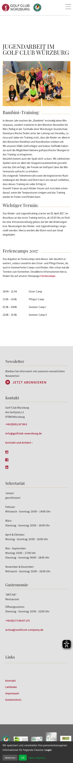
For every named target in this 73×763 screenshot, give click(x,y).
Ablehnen (10, 757)
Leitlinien (11, 687)
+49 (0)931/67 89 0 (16, 424)
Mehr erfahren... (38, 757)
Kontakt (10, 680)
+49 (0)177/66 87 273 (17, 620)
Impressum (12, 693)
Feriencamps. (48, 276)
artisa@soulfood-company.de (24, 629)
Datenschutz (13, 699)
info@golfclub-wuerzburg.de (23, 433)
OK (23, 757)
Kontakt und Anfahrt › (19, 442)
